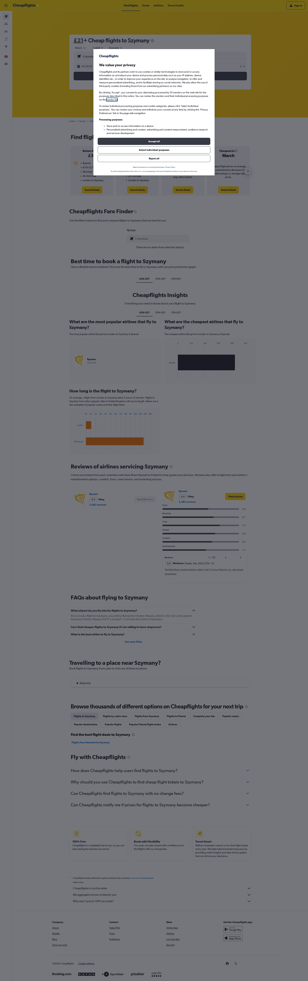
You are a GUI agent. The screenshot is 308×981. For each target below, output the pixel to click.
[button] (154, 141)
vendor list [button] (111, 99)
